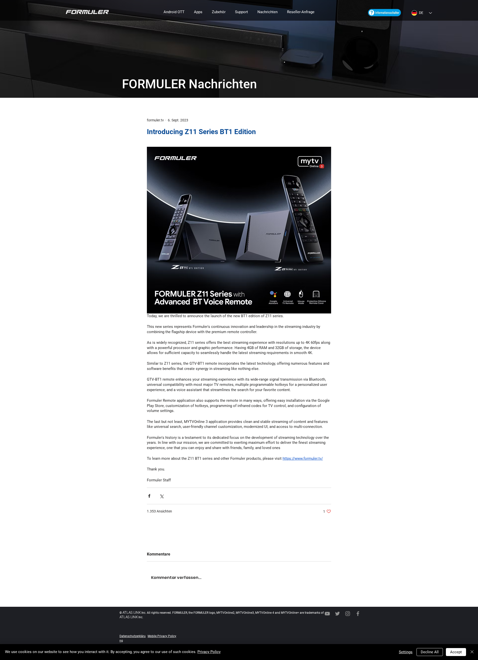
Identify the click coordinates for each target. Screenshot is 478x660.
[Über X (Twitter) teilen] (161, 496)
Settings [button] (406, 652)
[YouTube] (327, 613)
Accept (456, 652)
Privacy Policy (209, 652)
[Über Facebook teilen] (149, 496)
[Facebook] (358, 613)
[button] (174, 12)
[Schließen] (472, 652)
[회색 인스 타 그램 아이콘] (348, 613)
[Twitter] (337, 613)
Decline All (430, 652)
